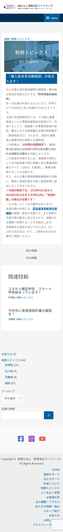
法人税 (9, 371)
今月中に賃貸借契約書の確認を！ (30, 312)
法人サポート (52, 479)
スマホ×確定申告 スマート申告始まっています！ (30, 290)
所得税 (9, 365)
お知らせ (7, 354)
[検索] (48, 415)
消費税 (9, 377)
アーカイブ (8, 391)
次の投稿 (31, 257)
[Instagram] (31, 438)
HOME (56, 470)
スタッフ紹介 (52, 511)
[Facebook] (20, 438)
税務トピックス (11, 360)
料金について (52, 483)
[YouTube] (42, 438)
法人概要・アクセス (48, 502)
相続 (7, 383)
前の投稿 (31, 250)
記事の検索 (8, 409)
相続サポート (52, 474)
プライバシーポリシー (46, 525)
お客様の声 (53, 497)
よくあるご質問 (50, 492)
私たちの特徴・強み (47, 506)
